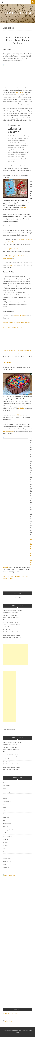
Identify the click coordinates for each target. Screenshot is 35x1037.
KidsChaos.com (16, 1030)
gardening (5, 827)
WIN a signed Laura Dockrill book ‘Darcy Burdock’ (17, 40)
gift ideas (5, 833)
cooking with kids (20, 350)
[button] (1, 2)
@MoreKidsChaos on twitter (18, 249)
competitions (14, 34)
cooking (11, 350)
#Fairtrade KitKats (8, 431)
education (22, 34)
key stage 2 (5, 842)
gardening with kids (8, 830)
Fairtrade (23, 207)
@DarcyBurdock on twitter (17, 256)
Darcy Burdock (20, 92)
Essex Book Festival (20, 316)
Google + (11, 265)
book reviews (6, 785)
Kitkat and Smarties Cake (17, 356)
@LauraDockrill (7, 258)
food (4, 820)
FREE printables (7, 823)
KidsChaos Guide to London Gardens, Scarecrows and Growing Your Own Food (12, 625)
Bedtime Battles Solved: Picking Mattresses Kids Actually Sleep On (12, 636)
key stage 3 (5, 845)
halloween (5, 839)
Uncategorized (6, 868)
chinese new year (7, 792)
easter (4, 811)
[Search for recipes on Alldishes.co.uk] (7, 1021)
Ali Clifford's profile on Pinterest (11, 1014)
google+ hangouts (7, 836)
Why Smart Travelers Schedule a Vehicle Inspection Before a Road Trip (11, 617)
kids (17, 353)
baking (6, 350)
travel (4, 864)
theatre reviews (7, 861)
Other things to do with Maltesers (13, 327)
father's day (6, 817)
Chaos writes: (7, 362)
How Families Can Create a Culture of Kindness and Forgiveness (12, 611)
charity (4, 789)
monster (5, 855)
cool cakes (21, 408)
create (4, 808)
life (3, 852)
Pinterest (20, 415)
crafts (29, 350)
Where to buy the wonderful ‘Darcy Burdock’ (16, 323)
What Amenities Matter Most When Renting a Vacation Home (11, 631)
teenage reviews (7, 858)
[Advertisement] (15, 654)
